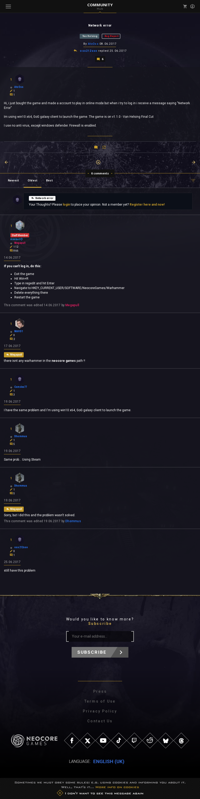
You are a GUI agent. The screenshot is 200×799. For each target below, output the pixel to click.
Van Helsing (90, 36)
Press (100, 691)
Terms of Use (100, 701)
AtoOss (93, 43)
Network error (44, 198)
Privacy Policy (100, 711)
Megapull (72, 305)
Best (49, 180)
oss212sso (88, 50)
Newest (13, 180)
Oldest (33, 180)
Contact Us (100, 721)
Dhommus (73, 521)
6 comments (100, 173)
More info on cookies (117, 787)
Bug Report (111, 36)
